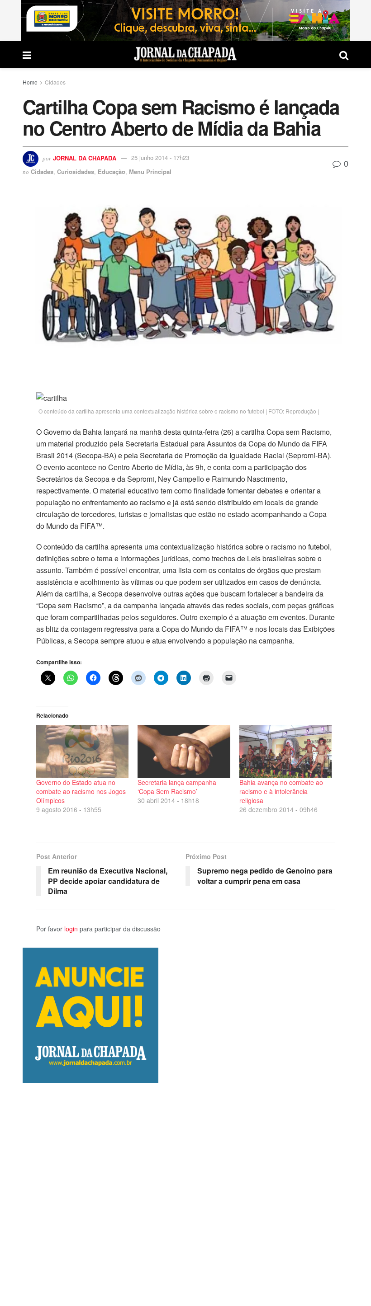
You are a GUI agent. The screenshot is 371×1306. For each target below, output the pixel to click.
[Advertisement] (185, 1194)
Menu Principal (150, 171)
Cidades (55, 82)
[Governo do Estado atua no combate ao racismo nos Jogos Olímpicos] (82, 751)
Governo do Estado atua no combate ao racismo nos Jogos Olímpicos (81, 791)
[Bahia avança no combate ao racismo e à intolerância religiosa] (285, 751)
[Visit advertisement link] (185, 20)
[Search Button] (343, 54)
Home (30, 82)
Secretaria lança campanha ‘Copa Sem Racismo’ (177, 787)
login (71, 928)
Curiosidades (75, 171)
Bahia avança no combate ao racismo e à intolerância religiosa (281, 791)
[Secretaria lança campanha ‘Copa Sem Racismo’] (184, 751)
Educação (111, 171)
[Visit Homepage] (185, 55)
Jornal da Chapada (84, 157)
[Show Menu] (27, 54)
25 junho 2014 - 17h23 (160, 157)
